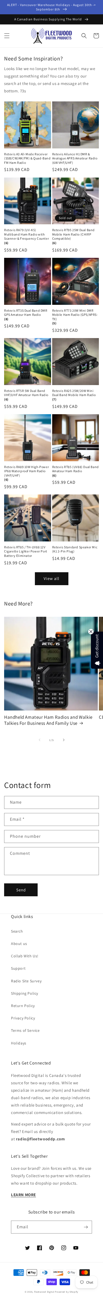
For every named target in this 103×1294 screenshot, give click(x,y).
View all (51, 578)
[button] (7, 36)
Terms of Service (25, 1030)
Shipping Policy (24, 993)
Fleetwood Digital (44, 1291)
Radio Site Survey (26, 980)
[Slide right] (64, 740)
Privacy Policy (23, 1018)
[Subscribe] (86, 1227)
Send (21, 889)
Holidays (18, 1043)
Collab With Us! (24, 955)
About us (19, 943)
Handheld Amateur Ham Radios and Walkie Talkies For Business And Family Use (48, 720)
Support (18, 968)
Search (17, 931)
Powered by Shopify (66, 1291)
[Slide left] (40, 740)
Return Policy (23, 1005)
